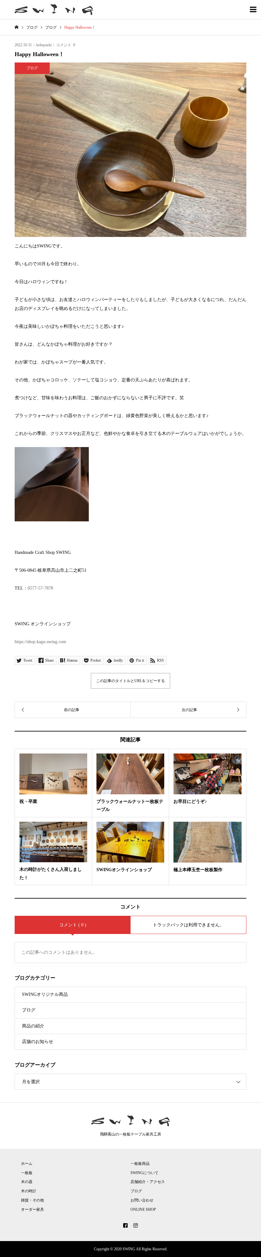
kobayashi (44, 45)
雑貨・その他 (32, 1200)
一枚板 (26, 1173)
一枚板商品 (140, 1163)
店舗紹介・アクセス (147, 1182)
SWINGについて (144, 1173)
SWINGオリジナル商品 (45, 994)
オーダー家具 (32, 1209)
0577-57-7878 (40, 588)
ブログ (28, 1010)
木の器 (26, 1182)
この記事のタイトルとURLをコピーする (130, 681)
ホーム (26, 1163)
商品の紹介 (33, 1026)
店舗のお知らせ (37, 1041)
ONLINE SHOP (143, 1209)
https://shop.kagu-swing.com (40, 641)
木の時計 (28, 1191)
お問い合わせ (141, 1200)
